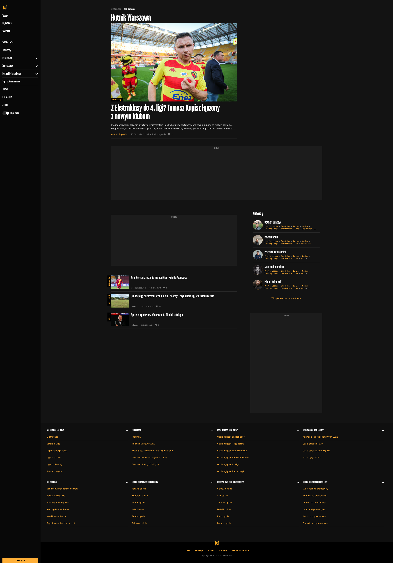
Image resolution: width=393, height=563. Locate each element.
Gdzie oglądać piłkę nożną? (227, 430)
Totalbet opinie (224, 502)
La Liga (296, 226)
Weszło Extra (8, 42)
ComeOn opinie (224, 488)
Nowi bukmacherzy (56, 516)
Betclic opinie (138, 516)
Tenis (297, 229)
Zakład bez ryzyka (56, 495)
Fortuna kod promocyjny (315, 495)
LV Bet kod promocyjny (314, 502)
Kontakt (211, 550)
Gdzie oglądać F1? (312, 457)
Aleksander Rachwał (275, 267)
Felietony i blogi (271, 229)
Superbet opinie (140, 495)
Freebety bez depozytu (58, 502)
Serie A (305, 226)
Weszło (109, 317)
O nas (187, 550)
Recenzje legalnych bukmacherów (145, 482)
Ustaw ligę (312, 288)
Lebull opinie (138, 509)
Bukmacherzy (52, 482)
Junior (5, 105)
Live (296, 243)
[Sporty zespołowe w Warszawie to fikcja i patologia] (174, 319)
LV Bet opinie (138, 502)
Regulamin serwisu (240, 550)
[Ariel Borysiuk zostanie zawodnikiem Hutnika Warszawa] (174, 282)
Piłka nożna (7, 58)
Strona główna (116, 9)
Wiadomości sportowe (55, 430)
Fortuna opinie (139, 488)
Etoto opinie (223, 516)
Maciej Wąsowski (138, 288)
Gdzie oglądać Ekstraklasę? (230, 436)
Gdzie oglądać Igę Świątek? (316, 450)
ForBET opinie (224, 509)
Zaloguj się (20, 560)
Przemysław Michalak (275, 252)
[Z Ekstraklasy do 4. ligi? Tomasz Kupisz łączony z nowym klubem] (174, 80)
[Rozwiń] (35, 58)
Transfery (6, 50)
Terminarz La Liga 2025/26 (145, 464)
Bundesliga (285, 226)
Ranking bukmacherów (58, 509)
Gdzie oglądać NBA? (313, 443)
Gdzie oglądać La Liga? (228, 464)
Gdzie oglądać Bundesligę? (230, 471)
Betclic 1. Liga (53, 443)
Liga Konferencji (54, 464)
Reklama (223, 550)
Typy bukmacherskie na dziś (61, 523)
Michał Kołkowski (273, 281)
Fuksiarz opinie (139, 523)
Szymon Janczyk (273, 222)
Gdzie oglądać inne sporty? (313, 430)
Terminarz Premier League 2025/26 (149, 457)
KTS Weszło (7, 97)
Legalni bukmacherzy (11, 74)
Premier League (271, 226)
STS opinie (222, 495)
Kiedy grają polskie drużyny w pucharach (152, 450)
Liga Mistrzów (53, 457)
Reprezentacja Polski (57, 450)
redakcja (134, 306)
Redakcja (199, 550)
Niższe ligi (116, 99)
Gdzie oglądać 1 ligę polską (230, 443)
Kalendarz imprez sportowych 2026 (320, 436)
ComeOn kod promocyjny (315, 523)
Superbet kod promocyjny (315, 488)
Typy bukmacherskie (11, 81)
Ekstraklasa (307, 229)
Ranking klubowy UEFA (143, 443)
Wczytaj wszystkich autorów (286, 298)
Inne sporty (7, 66)
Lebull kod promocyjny (314, 509)
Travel (5, 89)
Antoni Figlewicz (119, 134)
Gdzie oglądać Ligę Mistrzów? (232, 450)
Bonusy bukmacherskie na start (62, 488)
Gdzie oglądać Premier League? (233, 457)
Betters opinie (224, 523)
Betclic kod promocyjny (314, 516)
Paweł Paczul (271, 237)
